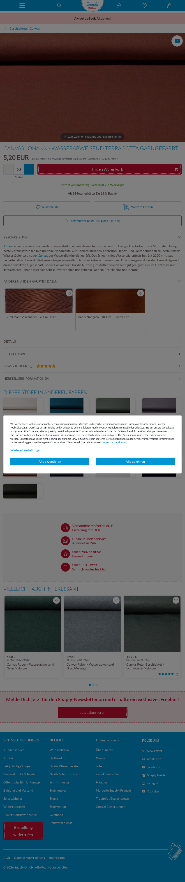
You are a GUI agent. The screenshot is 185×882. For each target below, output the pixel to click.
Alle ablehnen (135, 461)
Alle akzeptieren (50, 461)
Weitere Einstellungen (25, 450)
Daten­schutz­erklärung (114, 442)
